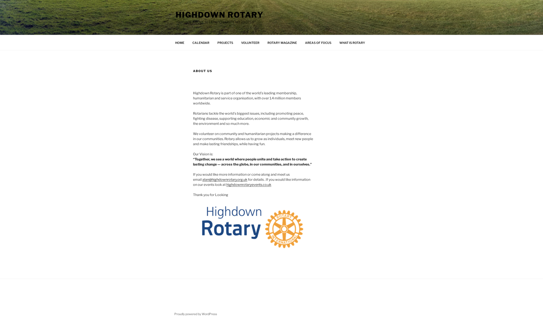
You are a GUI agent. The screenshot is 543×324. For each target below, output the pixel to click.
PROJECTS (225, 42)
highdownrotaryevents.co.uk (248, 185)
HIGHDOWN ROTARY (220, 14)
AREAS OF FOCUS (318, 42)
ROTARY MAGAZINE (282, 42)
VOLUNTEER (250, 42)
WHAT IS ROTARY (352, 42)
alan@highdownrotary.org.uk (224, 180)
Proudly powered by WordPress (195, 314)
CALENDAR (200, 42)
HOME (179, 42)
